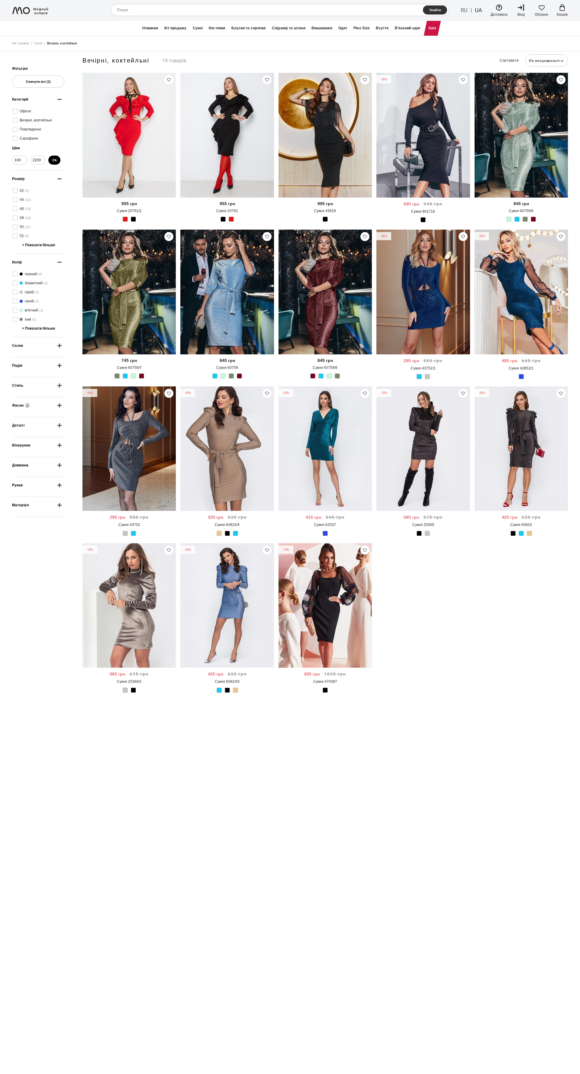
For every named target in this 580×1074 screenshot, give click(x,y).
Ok (54, 160)
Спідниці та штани (288, 28)
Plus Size (361, 28)
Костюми (217, 28)
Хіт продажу (175, 28)
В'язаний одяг (408, 28)
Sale (432, 28)
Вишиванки (321, 28)
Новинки (150, 28)
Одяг (342, 28)
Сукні (198, 28)
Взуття (382, 28)
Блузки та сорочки (248, 28)
